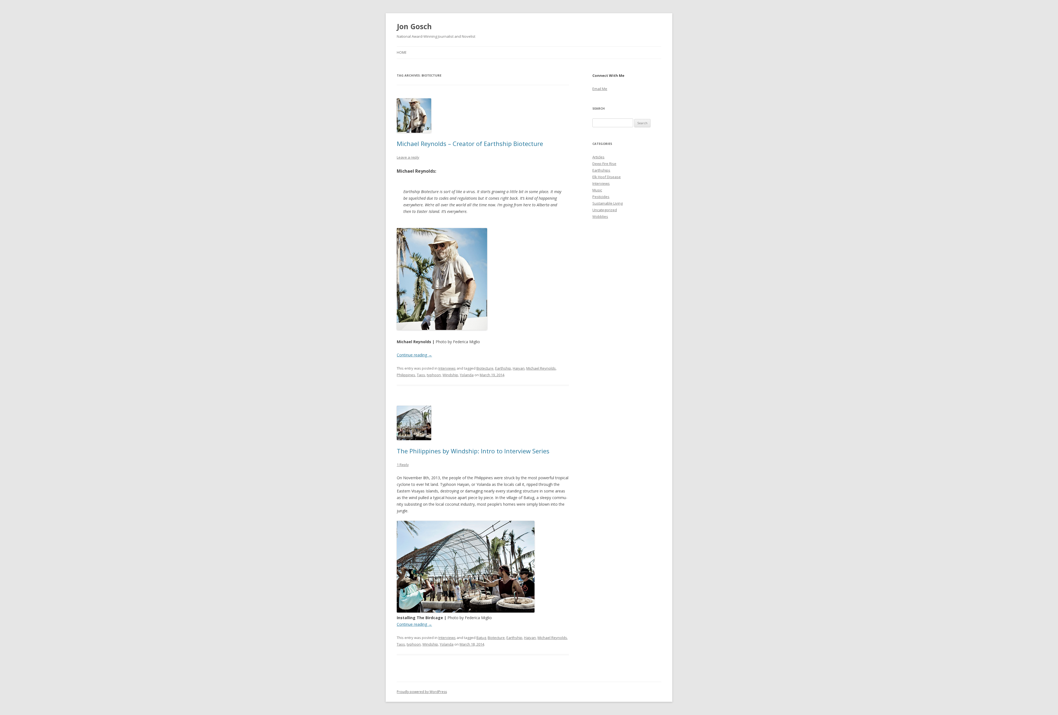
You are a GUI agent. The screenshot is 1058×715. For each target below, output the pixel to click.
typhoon (434, 374)
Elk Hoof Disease (606, 176)
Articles (598, 157)
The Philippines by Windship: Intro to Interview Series (473, 451)
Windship (450, 374)
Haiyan (519, 368)
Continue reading (414, 355)
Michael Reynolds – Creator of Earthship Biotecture (470, 143)
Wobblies (600, 216)
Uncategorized (604, 209)
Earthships (601, 170)
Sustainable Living (607, 203)
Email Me (599, 88)
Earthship (503, 368)
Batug (481, 637)
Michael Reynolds (541, 368)
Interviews (447, 368)
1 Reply (403, 464)
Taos (421, 374)
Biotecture (484, 368)
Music (597, 190)
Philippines (406, 374)
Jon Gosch (414, 26)
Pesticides (600, 196)
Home (401, 52)
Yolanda (467, 374)
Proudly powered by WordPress (422, 691)
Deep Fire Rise (604, 163)
